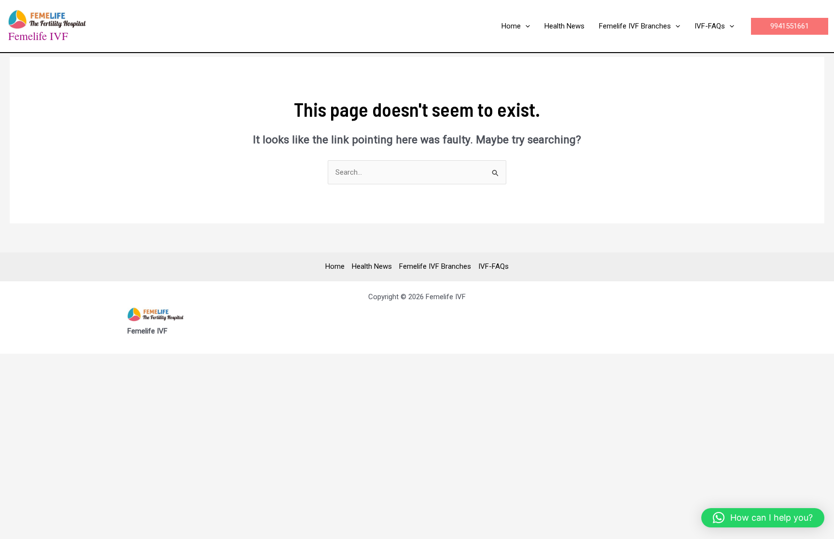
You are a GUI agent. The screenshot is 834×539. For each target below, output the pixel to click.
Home (335, 266)
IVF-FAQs (493, 266)
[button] (525, 26)
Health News (372, 266)
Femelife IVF (38, 35)
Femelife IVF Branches (435, 266)
